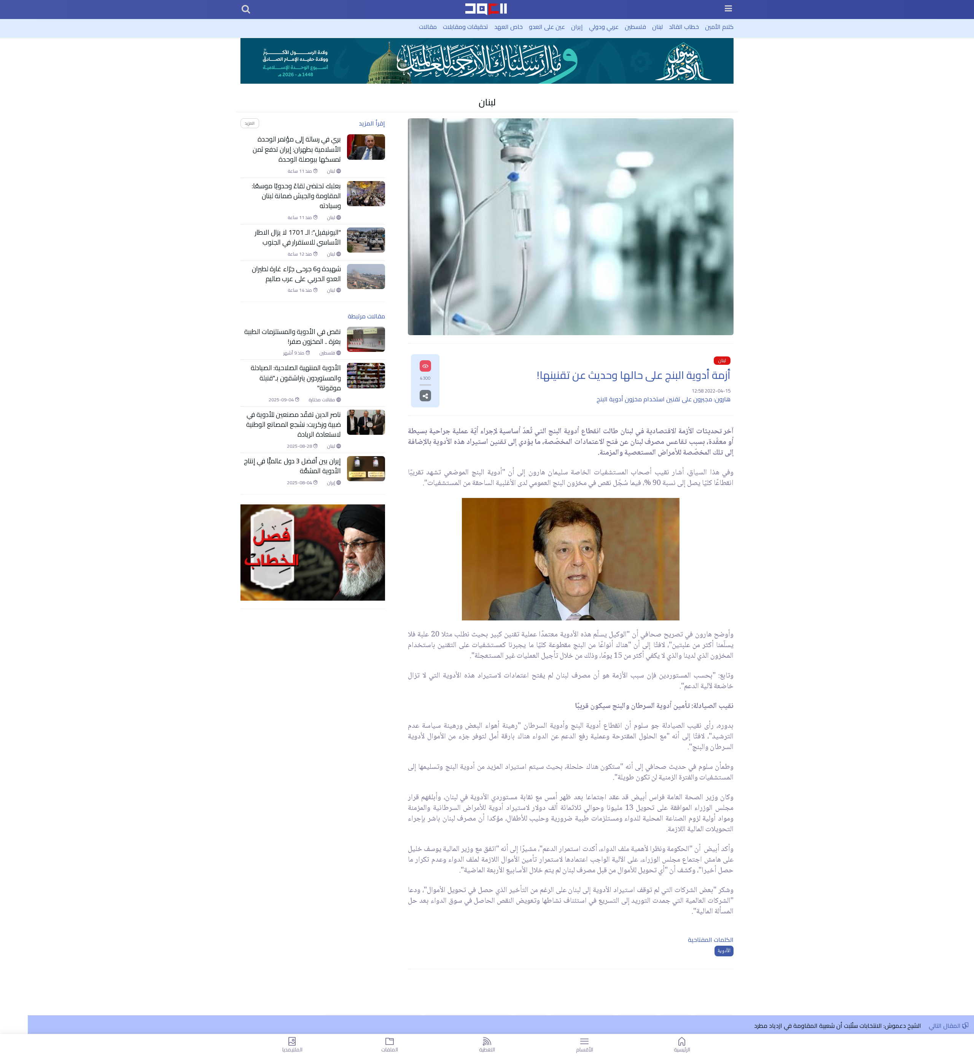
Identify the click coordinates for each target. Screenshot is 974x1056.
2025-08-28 (300, 446)
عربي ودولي (604, 26)
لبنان (657, 26)
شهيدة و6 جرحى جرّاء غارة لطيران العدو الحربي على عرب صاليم (296, 274)
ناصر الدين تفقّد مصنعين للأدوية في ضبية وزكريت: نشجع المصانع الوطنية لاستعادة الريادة (293, 425)
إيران (577, 26)
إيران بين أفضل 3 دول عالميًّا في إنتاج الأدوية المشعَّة (292, 466)
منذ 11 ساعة (300, 171)
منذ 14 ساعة (300, 290)
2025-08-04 (300, 482)
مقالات (428, 26)
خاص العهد (508, 26)
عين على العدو (547, 26)
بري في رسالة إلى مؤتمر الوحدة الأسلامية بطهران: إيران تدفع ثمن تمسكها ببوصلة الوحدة (297, 149)
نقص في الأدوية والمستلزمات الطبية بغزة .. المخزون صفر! (292, 337)
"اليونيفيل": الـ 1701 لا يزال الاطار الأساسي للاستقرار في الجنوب (298, 237)
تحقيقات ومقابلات (465, 26)
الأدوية (724, 951)
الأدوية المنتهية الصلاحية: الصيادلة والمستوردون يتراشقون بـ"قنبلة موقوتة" (296, 378)
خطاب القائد (684, 26)
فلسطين (635, 26)
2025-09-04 (282, 399)
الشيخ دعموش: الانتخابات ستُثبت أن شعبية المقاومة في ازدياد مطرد (837, 1025)
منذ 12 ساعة (300, 254)
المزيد (250, 123)
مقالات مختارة (322, 399)
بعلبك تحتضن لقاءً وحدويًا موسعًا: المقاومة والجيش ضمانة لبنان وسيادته (296, 196)
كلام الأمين (719, 26)
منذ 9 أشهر (294, 353)
